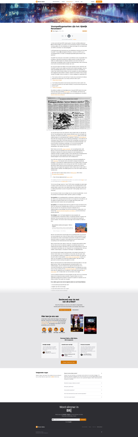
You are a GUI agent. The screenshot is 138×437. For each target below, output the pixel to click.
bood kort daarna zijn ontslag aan (58, 94)
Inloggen (92, 1)
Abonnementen (76, 309)
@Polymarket (73, 172)
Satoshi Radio (44, 322)
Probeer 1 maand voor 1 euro (65, 309)
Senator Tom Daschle (57, 87)
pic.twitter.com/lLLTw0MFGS (58, 174)
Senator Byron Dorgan (57, 80)
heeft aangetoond (82, 137)
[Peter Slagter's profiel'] (51, 31)
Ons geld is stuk (45, 323)
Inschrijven (83, 419)
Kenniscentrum (99, 426)
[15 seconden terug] (65, 36)
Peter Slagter (55, 31)
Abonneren (99, 1)
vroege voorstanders (66, 149)
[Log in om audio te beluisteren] (69, 36)
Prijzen (63, 1)
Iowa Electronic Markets (72, 135)
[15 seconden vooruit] (72, 36)
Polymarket (55, 160)
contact (52, 376)
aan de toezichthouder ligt (70, 268)
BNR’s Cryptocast (53, 322)
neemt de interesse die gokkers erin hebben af (66, 210)
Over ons (77, 1)
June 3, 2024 (69, 177)
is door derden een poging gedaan (72, 256)
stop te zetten (67, 91)
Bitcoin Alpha (41, 431)
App (81, 1)
